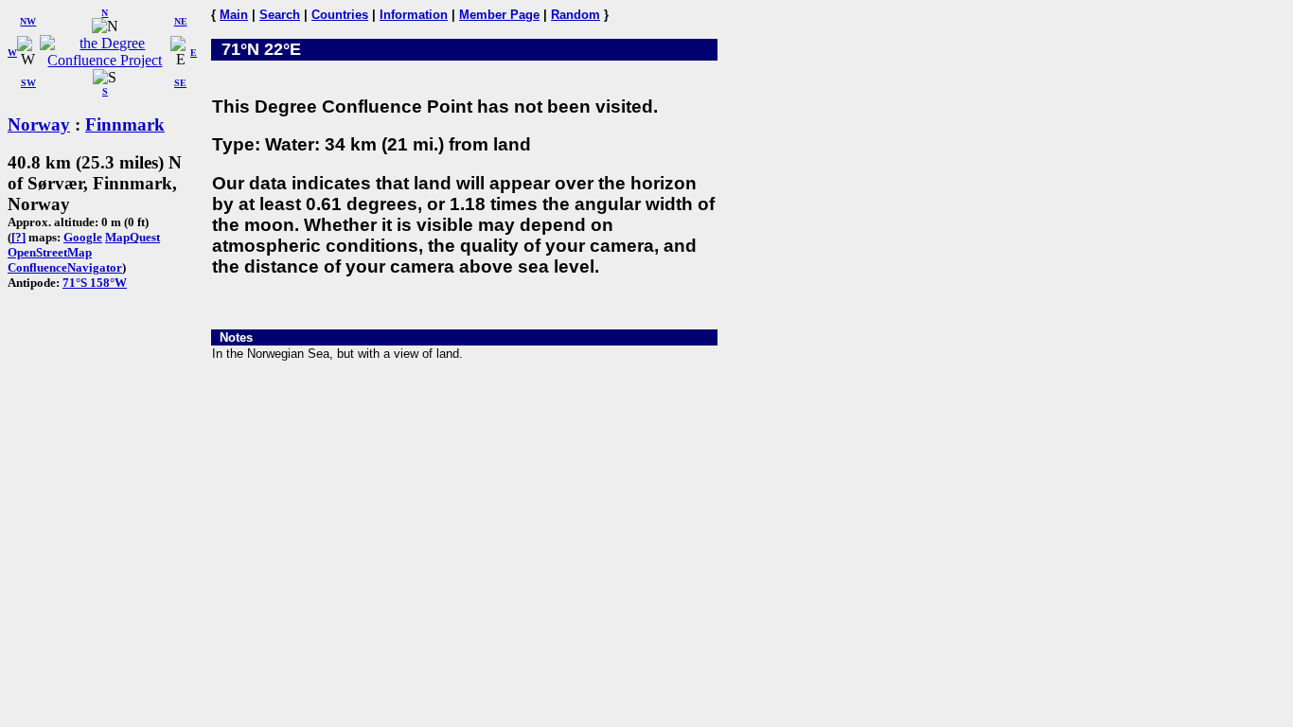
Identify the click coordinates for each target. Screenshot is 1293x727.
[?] (18, 237)
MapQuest (132, 237)
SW (28, 83)
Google (82, 237)
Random (575, 15)
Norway (39, 124)
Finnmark (125, 124)
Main (234, 15)
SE (180, 83)
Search (279, 15)
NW (28, 21)
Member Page (499, 15)
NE (180, 21)
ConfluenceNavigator (65, 267)
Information (414, 15)
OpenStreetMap (50, 252)
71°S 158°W (94, 282)
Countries (339, 15)
